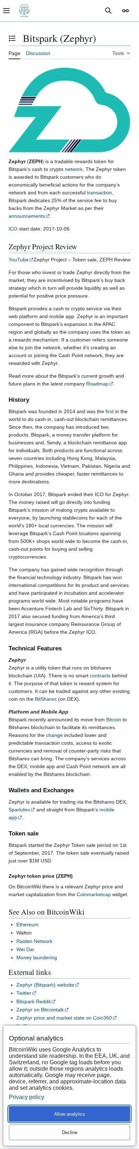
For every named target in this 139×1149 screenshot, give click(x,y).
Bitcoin (113, 719)
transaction (99, 192)
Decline (69, 1132)
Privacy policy (26, 1097)
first (109, 411)
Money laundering (36, 957)
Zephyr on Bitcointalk (40, 1009)
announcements (27, 216)
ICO (13, 229)
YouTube (19, 259)
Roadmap (97, 384)
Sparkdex (19, 809)
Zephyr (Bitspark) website (45, 985)
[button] (125, 10)
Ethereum (27, 924)
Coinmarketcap (94, 894)
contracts (100, 675)
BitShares (46, 699)
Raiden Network (34, 941)
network (74, 169)
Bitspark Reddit (33, 1001)
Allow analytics (69, 1114)
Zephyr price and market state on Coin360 (64, 1018)
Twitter (23, 993)
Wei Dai (25, 949)
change (54, 735)
